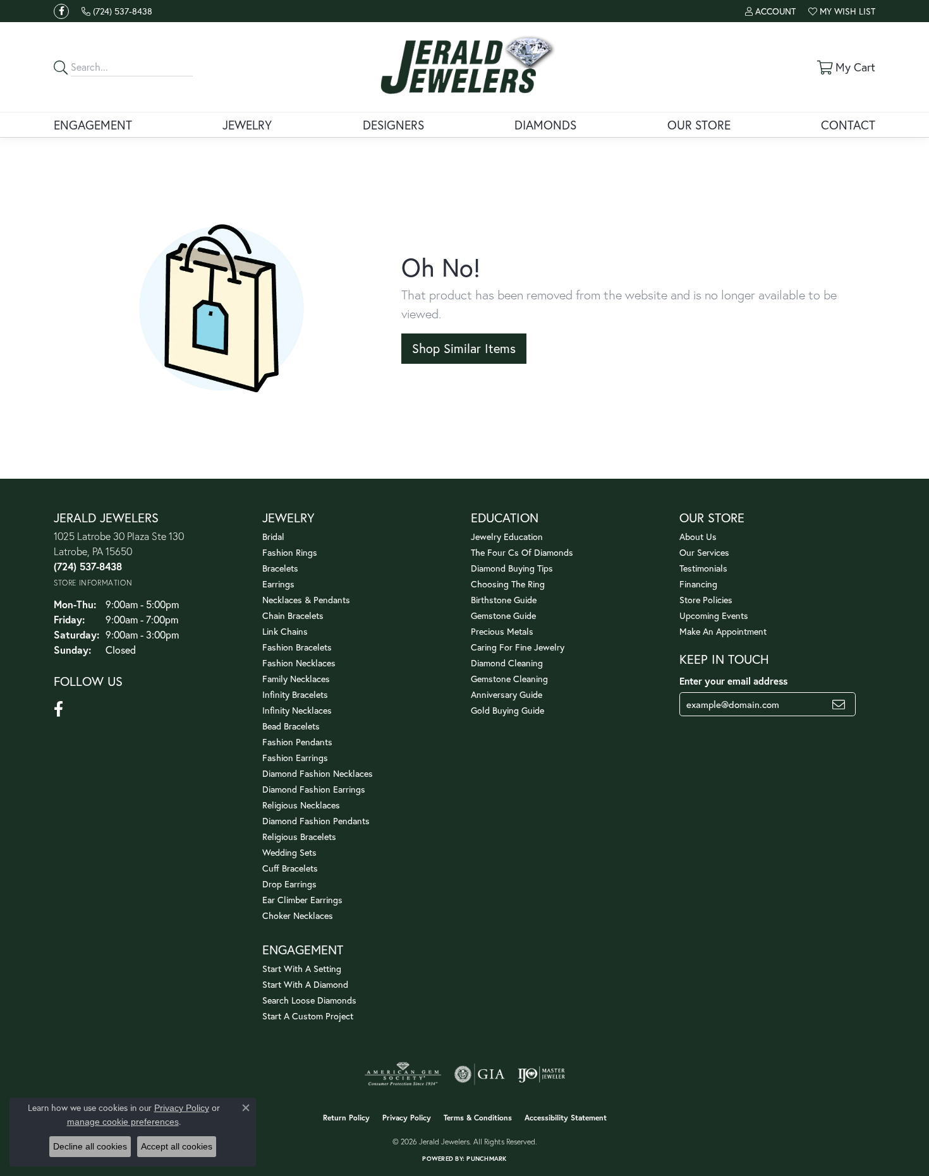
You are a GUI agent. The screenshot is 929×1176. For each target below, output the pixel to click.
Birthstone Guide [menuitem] (504, 600)
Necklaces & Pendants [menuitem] (306, 600)
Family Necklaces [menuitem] (296, 679)
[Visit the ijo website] (541, 1074)
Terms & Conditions (478, 1117)
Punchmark (486, 1159)
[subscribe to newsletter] (838, 704)
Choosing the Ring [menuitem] (508, 584)
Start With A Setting (301, 969)
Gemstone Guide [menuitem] (503, 615)
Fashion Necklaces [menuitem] (299, 663)
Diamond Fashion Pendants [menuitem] (316, 821)
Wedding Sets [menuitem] (289, 852)
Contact (848, 125)
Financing (698, 584)
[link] (117, 11)
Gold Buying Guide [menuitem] (507, 710)
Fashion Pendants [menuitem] (297, 742)
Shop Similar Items (464, 348)
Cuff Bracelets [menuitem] (290, 868)
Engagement (93, 125)
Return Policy (346, 1117)
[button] (770, 11)
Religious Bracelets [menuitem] (299, 837)
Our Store (699, 125)
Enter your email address (733, 681)
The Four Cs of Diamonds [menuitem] (522, 552)
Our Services (704, 552)
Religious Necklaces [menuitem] (301, 805)
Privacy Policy (406, 1117)
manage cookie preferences (123, 1122)
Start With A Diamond (305, 984)
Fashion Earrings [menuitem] (295, 758)
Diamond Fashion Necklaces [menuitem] (317, 773)
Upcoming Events (713, 615)
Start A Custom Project (307, 1016)
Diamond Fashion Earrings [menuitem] (313, 789)
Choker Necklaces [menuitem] (297, 915)
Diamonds (545, 125)
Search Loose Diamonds (309, 1000)
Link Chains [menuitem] (285, 631)
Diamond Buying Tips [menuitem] (512, 568)
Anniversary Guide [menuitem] (506, 694)
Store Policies (705, 600)
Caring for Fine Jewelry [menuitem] (517, 647)
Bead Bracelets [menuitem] (291, 726)
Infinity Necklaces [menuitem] (297, 710)
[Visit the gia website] (479, 1074)
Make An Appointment (723, 631)
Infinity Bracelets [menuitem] (295, 694)
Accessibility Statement (566, 1117)
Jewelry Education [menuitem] (507, 537)
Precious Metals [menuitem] (502, 631)
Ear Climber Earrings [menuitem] (302, 900)
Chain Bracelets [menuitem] (293, 615)
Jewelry (247, 125)
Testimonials (703, 568)
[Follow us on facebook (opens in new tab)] (61, 11)
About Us (698, 537)
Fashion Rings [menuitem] (289, 552)
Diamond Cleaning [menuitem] (507, 663)
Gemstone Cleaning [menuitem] (509, 679)
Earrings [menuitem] (278, 584)
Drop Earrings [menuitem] (289, 884)
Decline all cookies (90, 1146)
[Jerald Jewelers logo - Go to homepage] (465, 67)
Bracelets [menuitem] (280, 568)
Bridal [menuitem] (273, 537)
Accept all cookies (176, 1146)
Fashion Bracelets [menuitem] (297, 647)
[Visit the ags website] (403, 1074)
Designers (393, 125)
